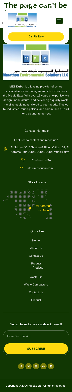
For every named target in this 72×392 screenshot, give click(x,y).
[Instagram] (38, 4)
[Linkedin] (45, 4)
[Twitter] (28, 366)
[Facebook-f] (21, 366)
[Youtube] (43, 366)
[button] (51, 5)
